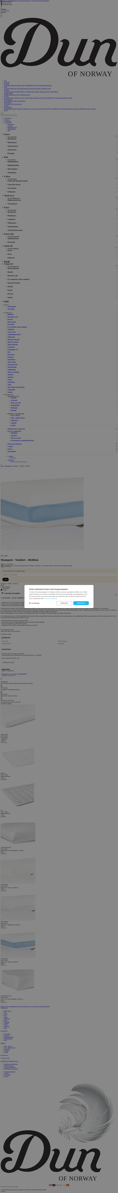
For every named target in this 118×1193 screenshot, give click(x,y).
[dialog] (59, 596)
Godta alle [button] (81, 603)
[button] (34, 603)
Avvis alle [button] (64, 603)
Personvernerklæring (50, 598)
